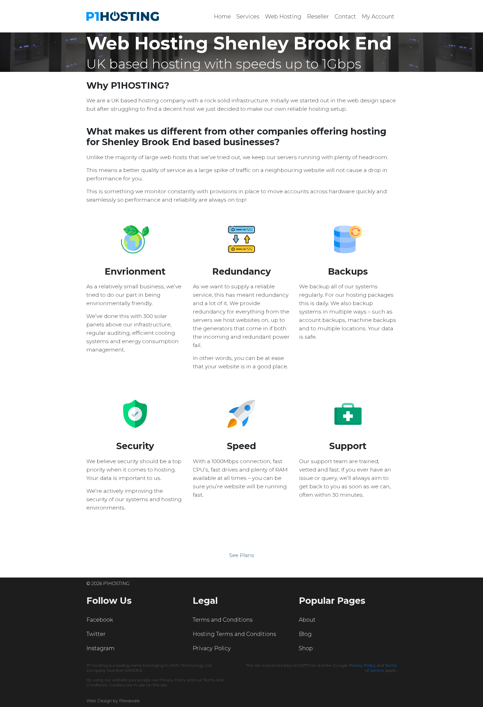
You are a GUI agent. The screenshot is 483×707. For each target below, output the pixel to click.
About (307, 619)
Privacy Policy (212, 648)
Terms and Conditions (223, 619)
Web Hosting (283, 16)
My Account (378, 16)
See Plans (241, 555)
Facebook (99, 619)
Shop (306, 648)
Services (247, 16)
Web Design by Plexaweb (113, 700)
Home (222, 16)
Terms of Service (381, 668)
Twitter (96, 634)
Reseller (318, 16)
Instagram (100, 648)
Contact (345, 16)
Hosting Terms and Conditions (234, 634)
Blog (305, 634)
